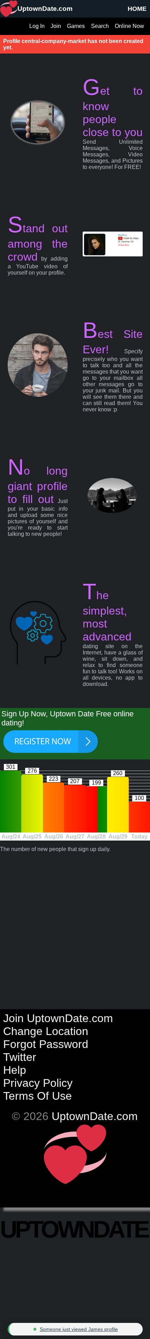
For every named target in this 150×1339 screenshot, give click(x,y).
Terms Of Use (37, 1096)
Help (14, 1070)
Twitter (19, 1057)
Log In (37, 26)
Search (100, 26)
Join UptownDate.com (58, 1018)
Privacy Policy (38, 1083)
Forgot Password (45, 1044)
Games (76, 26)
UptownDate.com (95, 1116)
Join (56, 26)
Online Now (129, 26)
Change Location (45, 1031)
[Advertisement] (75, 927)
